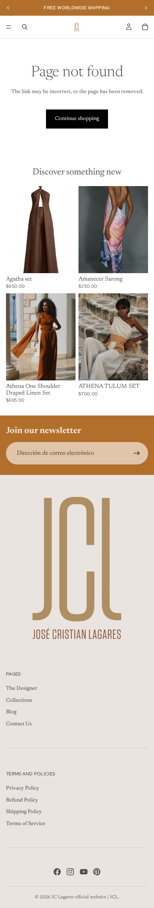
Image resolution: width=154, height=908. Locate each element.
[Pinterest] (96, 871)
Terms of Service (25, 824)
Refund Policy (22, 800)
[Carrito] (145, 27)
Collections (19, 700)
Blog (11, 712)
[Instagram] (70, 871)
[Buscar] (24, 27)
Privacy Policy (22, 788)
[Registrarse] (137, 453)
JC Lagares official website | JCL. (85, 897)
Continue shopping (77, 118)
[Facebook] (57, 871)
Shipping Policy (24, 812)
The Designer (21, 688)
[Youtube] (83, 871)
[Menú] (8, 26)
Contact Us (19, 724)
